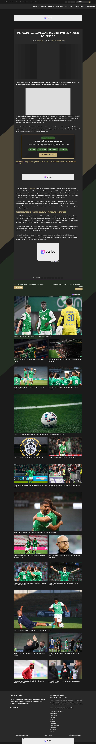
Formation (50, 6)
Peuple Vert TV (68, 6)
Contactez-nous (78, 6)
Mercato (43, 6)
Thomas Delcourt (53, 715)
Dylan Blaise (52, 731)
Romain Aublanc (53, 713)
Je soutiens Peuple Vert (48, 154)
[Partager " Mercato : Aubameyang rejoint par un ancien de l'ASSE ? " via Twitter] (44, 277)
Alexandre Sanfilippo (70, 707)
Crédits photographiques (75, 735)
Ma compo (36, 6)
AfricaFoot (32, 188)
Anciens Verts (56, 40)
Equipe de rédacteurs (35, 2)
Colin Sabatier (53, 727)
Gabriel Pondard (53, 729)
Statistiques (59, 6)
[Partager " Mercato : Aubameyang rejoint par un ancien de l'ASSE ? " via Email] (58, 277)
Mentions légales (24, 2)
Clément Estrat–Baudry (54, 725)
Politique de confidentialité (11, 2)
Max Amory (52, 717)
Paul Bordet (52, 721)
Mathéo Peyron (53, 723)
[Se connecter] (89, 2)
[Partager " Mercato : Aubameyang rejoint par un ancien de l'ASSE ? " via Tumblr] (50, 277)
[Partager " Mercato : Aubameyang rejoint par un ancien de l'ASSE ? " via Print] (61, 277)
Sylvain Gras (40, 40)
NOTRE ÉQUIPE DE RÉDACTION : (56, 711)
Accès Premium (90, 6)
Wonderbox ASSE (23, 703)
